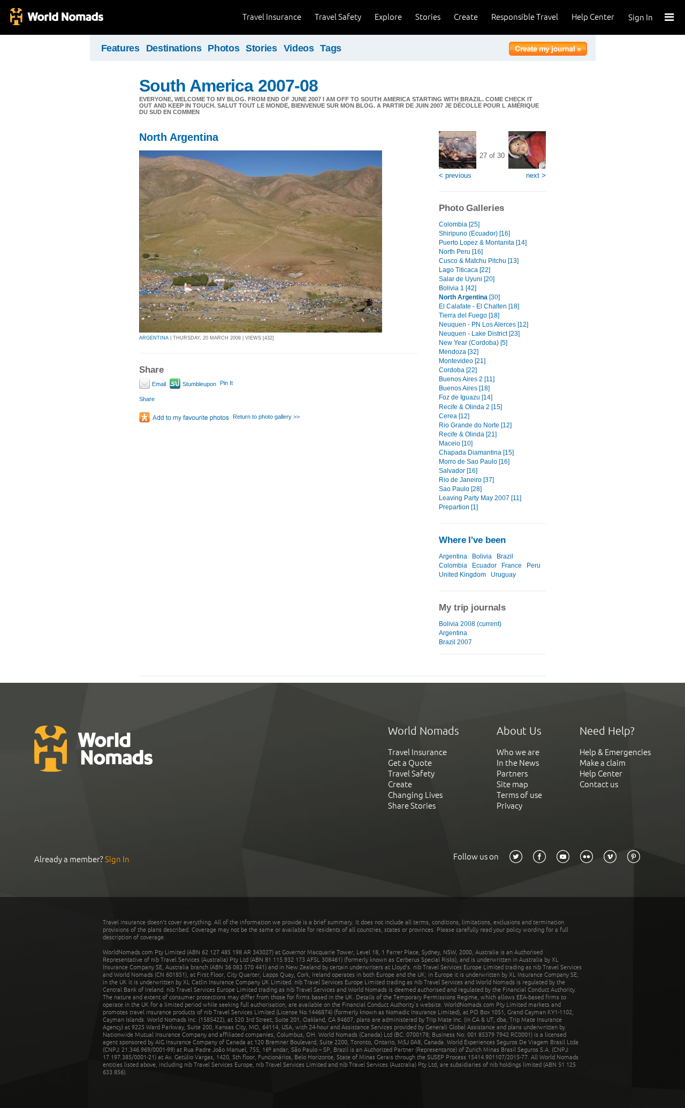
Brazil (505, 556)
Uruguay (503, 574)
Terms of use (519, 795)
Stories (427, 16)
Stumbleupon (198, 384)
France (511, 565)
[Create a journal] (548, 50)
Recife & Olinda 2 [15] (470, 407)
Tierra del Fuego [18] (469, 315)
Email (158, 384)
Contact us (599, 784)
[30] (469, 297)
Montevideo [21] (462, 361)
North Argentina (178, 137)
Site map (512, 784)
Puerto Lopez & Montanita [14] (483, 242)
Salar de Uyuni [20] (466, 279)
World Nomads (56, 17)
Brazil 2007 (455, 642)
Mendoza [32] (458, 352)
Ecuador (484, 565)
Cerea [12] (454, 416)
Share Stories (412, 805)
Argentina (453, 556)
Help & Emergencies (615, 752)
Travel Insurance (271, 16)
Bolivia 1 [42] (457, 288)
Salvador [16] (458, 470)
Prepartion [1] (458, 507)
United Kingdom (462, 574)
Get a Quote (410, 762)
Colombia (453, 565)
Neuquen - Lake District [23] (479, 333)
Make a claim (603, 762)
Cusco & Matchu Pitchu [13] (479, 261)
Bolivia (482, 556)
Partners (512, 773)
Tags (330, 48)
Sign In (640, 17)
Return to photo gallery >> (266, 416)
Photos (223, 48)
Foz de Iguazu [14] (465, 397)
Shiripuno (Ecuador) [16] (474, 233)
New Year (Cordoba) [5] (473, 342)
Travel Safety (338, 16)
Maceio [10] (456, 443)
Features (120, 48)
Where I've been (472, 540)
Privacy (509, 805)
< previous (455, 175)
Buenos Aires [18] (464, 388)
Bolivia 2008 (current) (470, 624)
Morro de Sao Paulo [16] (474, 461)
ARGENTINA (154, 338)
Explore (388, 16)
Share (147, 399)
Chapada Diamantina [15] (476, 452)
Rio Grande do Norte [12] (475, 425)
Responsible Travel (524, 16)
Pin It (226, 383)
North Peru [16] (461, 251)
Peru (534, 565)
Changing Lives (415, 795)
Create (466, 16)
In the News (518, 762)
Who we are (518, 752)
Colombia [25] (459, 224)
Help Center (593, 16)
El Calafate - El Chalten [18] (479, 306)
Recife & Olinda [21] (468, 434)
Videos (299, 48)
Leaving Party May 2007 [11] (480, 498)
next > (536, 175)
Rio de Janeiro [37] (466, 480)
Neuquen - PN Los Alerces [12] (483, 324)
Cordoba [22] (458, 370)
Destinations (174, 48)
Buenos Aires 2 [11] (466, 379)
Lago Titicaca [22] (464, 270)
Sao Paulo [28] (460, 489)
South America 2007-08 (228, 85)
